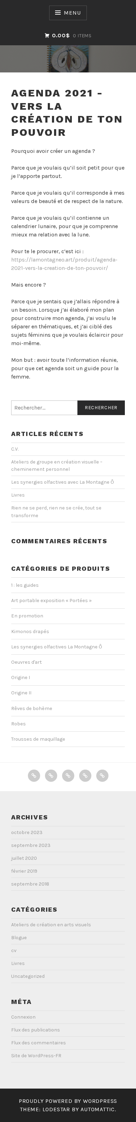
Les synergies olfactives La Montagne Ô (56, 647)
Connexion (23, 1017)
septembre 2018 (30, 884)
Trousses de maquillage (38, 739)
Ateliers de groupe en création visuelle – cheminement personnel (57, 466)
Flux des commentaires (38, 1043)
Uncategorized (28, 976)
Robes (18, 724)
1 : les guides (25, 585)
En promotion (27, 616)
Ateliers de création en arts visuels (51, 925)
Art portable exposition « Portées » (51, 600)
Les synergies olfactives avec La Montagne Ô (62, 482)
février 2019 (24, 871)
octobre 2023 (27, 832)
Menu (72, 12)
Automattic (98, 1109)
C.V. (14, 449)
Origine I (20, 677)
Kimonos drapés (30, 631)
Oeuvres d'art (26, 662)
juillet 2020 (24, 858)
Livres (18, 495)
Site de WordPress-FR (36, 1056)
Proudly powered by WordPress (68, 1101)
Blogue (19, 938)
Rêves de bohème (31, 708)
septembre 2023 (31, 845)
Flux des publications (35, 1030)
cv (13, 950)
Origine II (21, 693)
